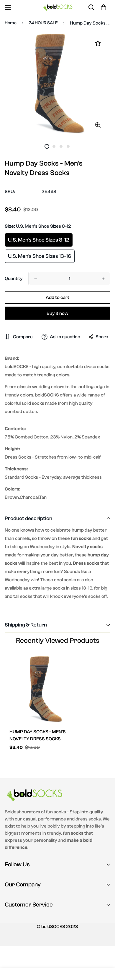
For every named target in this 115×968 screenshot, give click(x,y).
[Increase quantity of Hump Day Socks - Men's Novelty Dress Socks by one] (103, 279)
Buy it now (57, 313)
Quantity (14, 278)
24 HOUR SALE (43, 22)
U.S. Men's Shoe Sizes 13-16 (39, 256)
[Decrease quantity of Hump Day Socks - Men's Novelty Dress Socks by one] (35, 279)
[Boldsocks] (57, 7)
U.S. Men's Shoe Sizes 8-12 (38, 240)
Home (11, 22)
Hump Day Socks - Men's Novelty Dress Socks (37, 735)
